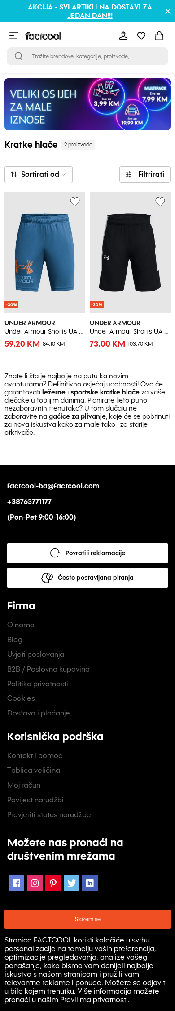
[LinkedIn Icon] (90, 883)
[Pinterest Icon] (53, 883)
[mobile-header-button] (123, 35)
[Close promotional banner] (168, 11)
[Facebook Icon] (16, 883)
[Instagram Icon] (35, 883)
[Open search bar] (18, 56)
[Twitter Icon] (71, 883)
